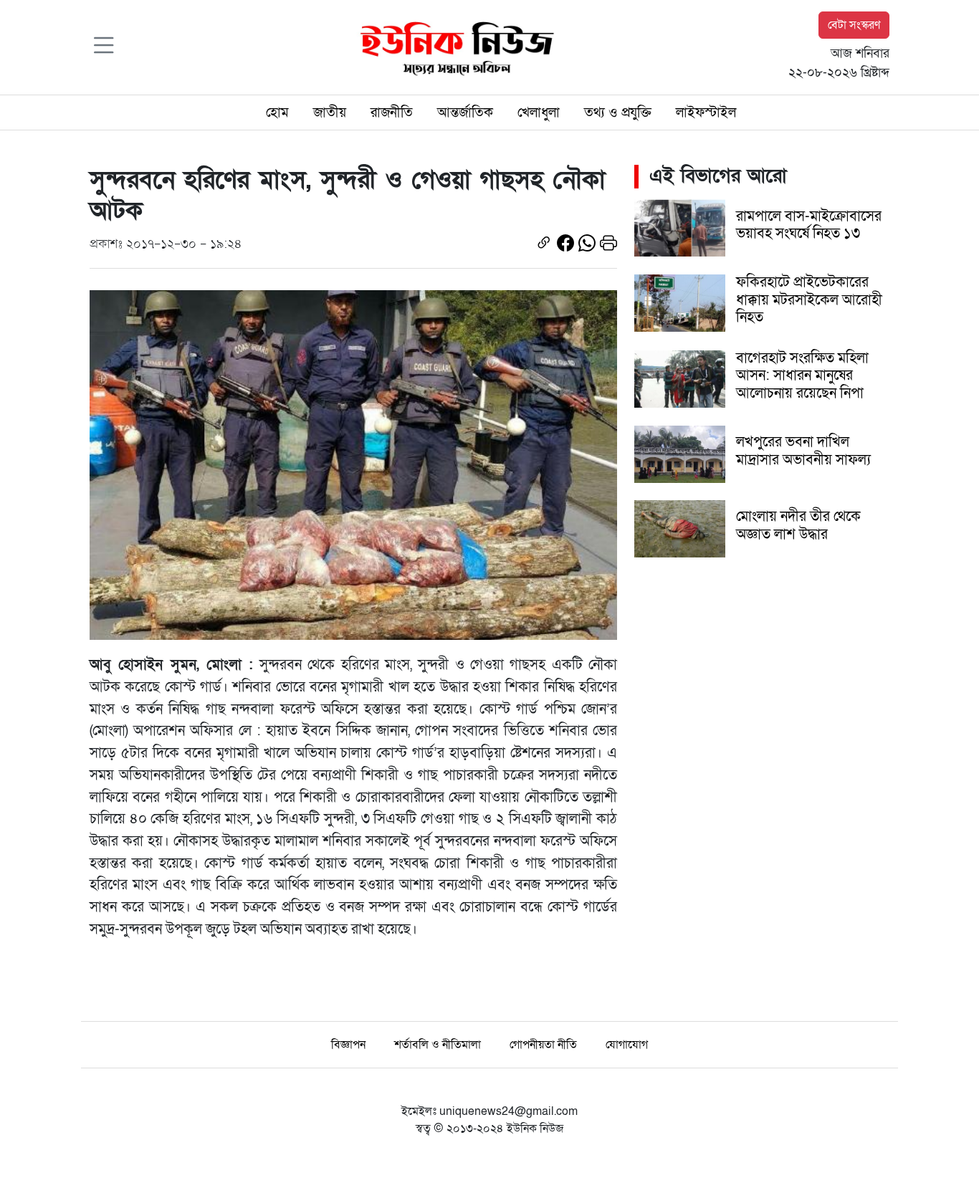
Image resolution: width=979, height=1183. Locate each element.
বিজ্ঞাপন (348, 1045)
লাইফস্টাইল (706, 112)
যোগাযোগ (627, 1045)
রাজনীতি (392, 112)
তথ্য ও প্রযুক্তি (617, 112)
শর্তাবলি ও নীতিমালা (437, 1045)
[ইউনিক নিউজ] (453, 46)
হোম (277, 112)
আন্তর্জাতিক (465, 112)
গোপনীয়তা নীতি (543, 1045)
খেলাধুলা (538, 112)
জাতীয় (329, 112)
